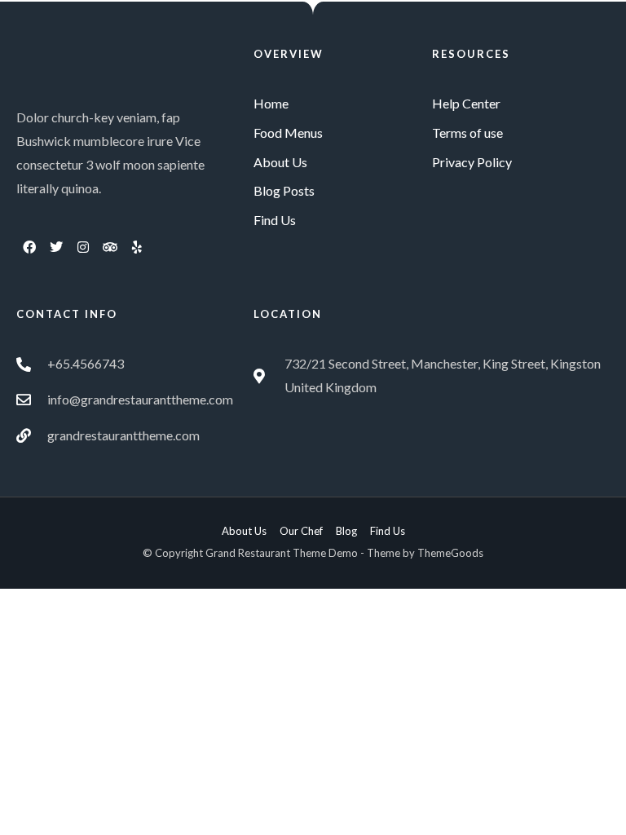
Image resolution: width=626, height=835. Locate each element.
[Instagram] (83, 247)
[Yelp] (137, 247)
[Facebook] (29, 247)
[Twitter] (56, 247)
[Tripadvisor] (110, 247)
